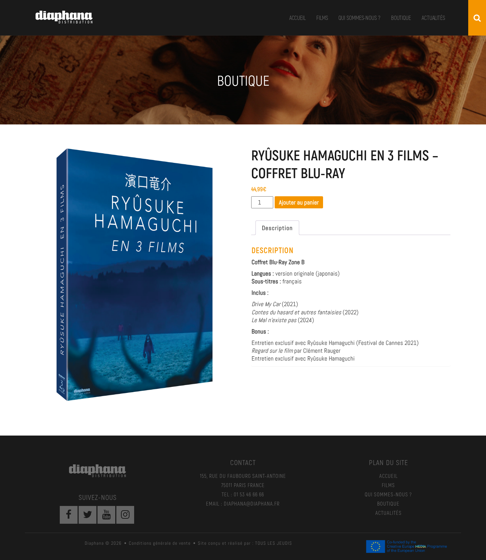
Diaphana (64, 17)
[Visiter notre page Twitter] (87, 515)
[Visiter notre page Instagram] (125, 515)
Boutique (401, 17)
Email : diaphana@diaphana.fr (243, 503)
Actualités (433, 17)
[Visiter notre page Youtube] (106, 515)
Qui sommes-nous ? (359, 17)
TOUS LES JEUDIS (273, 543)
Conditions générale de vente (160, 543)
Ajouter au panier (299, 202)
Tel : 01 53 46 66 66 (243, 494)
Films (322, 17)
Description (277, 228)
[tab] (277, 227)
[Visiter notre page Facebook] (69, 515)
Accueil (297, 17)
